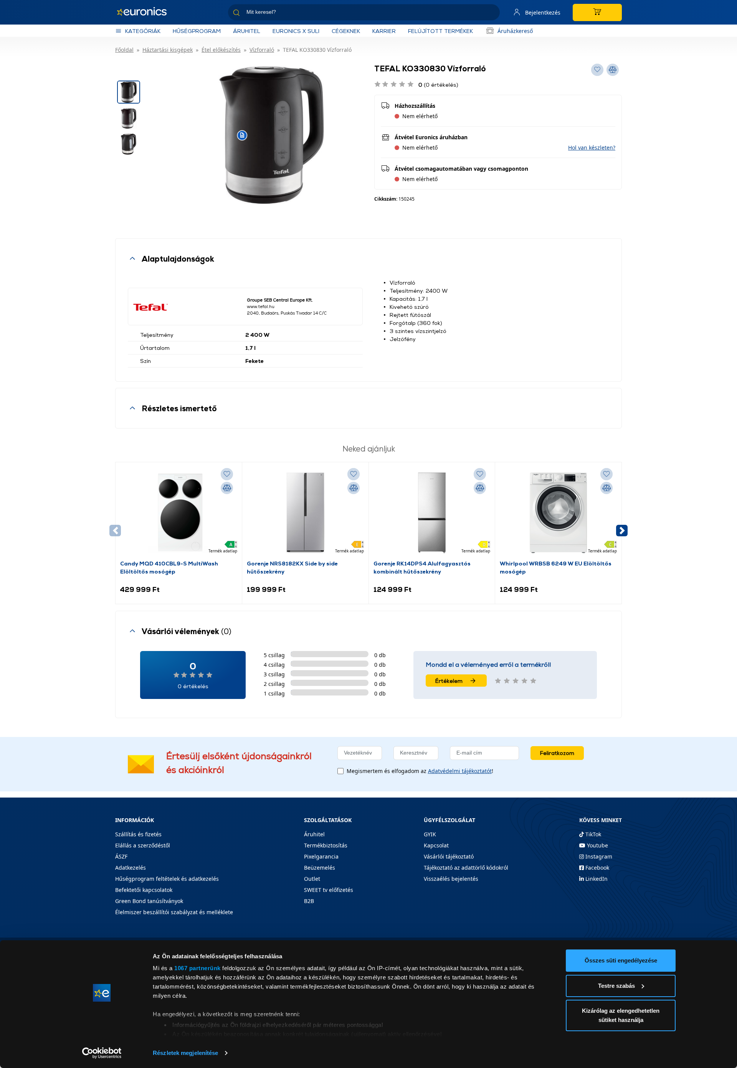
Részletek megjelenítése (185, 1053)
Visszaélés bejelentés (451, 878)
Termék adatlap (222, 551)
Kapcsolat (436, 845)
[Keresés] (491, 13)
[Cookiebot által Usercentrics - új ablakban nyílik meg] (102, 1053)
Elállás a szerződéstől (142, 845)
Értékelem (449, 680)
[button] (591, 147)
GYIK (430, 834)
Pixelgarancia (321, 856)
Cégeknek (346, 31)
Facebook (596, 867)
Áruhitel (246, 31)
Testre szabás (616, 985)
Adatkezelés (130, 867)
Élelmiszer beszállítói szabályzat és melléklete (174, 912)
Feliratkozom (557, 753)
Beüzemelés (319, 867)
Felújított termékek (440, 31)
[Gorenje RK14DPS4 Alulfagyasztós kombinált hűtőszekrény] (432, 513)
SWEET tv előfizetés (328, 889)
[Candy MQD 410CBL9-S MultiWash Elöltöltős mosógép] (178, 513)
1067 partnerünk (197, 968)
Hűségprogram (197, 31)
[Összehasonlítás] (227, 488)
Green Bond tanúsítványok (149, 901)
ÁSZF (121, 856)
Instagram (598, 856)
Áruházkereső (515, 31)
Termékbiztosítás (325, 845)
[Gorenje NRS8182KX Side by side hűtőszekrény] (305, 513)
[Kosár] (597, 12)
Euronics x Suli (296, 31)
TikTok (592, 834)
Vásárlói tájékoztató (449, 856)
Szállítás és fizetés (138, 834)
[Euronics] (146, 12)
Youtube (596, 845)
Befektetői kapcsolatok (143, 889)
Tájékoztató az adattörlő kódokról (466, 867)
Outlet (312, 878)
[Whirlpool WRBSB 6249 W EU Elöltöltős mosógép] (558, 513)
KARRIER (384, 31)
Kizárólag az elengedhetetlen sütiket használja (620, 1015)
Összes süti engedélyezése (621, 960)
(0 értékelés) (438, 84)
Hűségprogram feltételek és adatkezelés (167, 878)
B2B (309, 901)
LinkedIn (596, 878)
